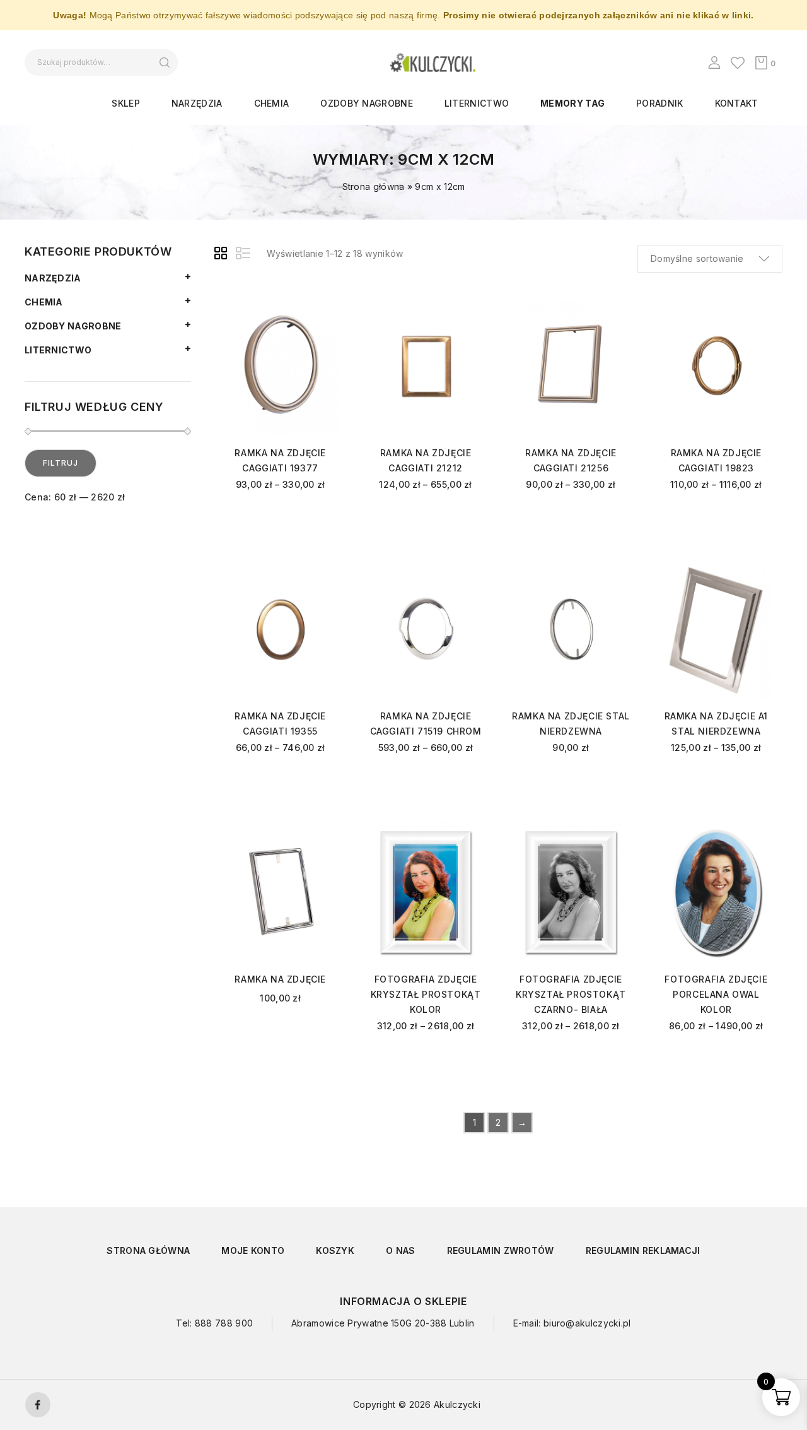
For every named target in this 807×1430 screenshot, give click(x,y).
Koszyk (335, 1250)
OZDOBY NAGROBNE (366, 103)
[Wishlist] (737, 62)
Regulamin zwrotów (500, 1250)
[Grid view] (222, 255)
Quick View (326, 326)
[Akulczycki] (432, 61)
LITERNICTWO (476, 103)
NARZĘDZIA (197, 103)
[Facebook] (37, 1404)
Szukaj (164, 62)
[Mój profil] (714, 62)
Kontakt (736, 103)
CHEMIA (271, 103)
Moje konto (252, 1250)
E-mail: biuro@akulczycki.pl (572, 1323)
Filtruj (60, 463)
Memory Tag (572, 103)
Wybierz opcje (280, 518)
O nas (400, 1250)
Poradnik (659, 103)
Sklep (126, 103)
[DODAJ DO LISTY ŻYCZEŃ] (326, 307)
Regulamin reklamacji (643, 1250)
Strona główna (373, 186)
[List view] (244, 255)
